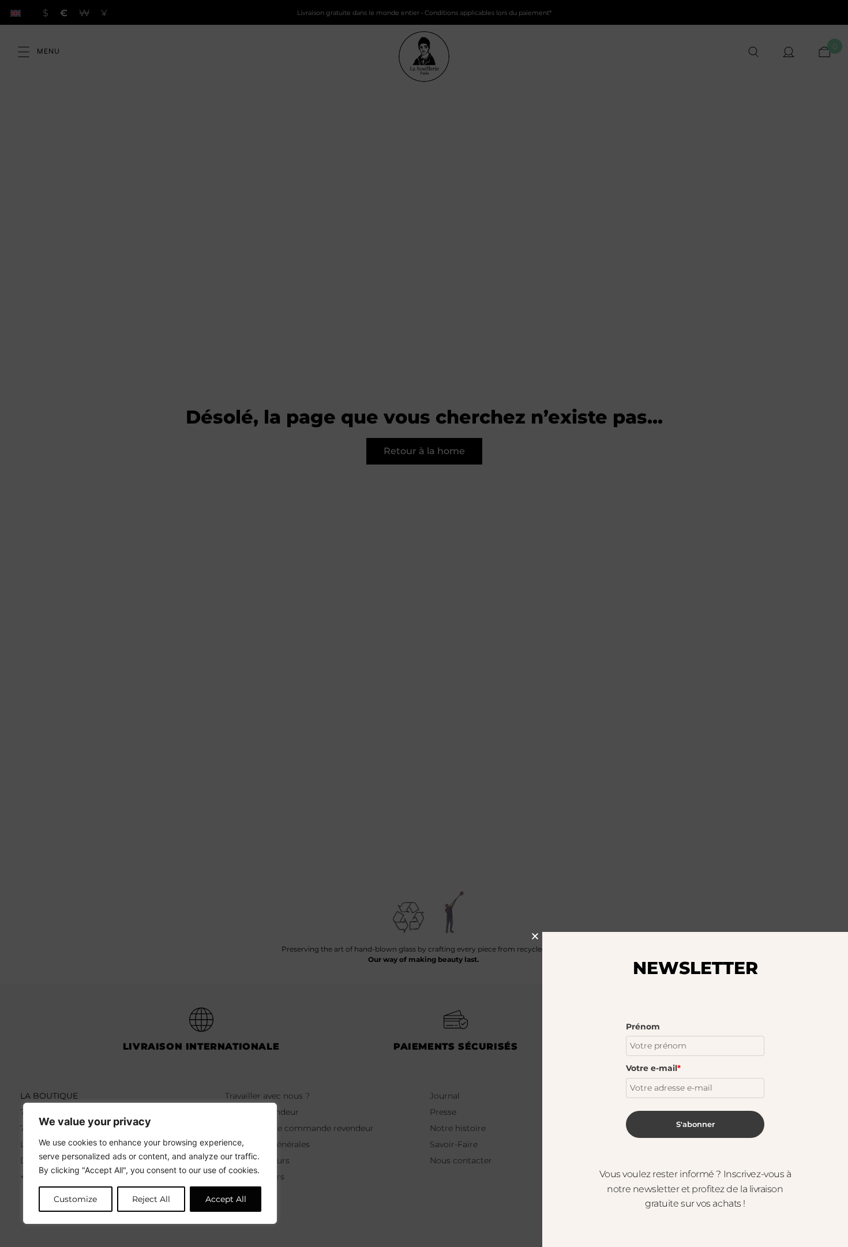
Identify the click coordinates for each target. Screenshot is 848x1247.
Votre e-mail (653, 1068)
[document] (424, 623)
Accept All (225, 1199)
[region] (150, 1163)
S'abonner (695, 1124)
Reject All (151, 1199)
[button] (535, 936)
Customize (75, 1199)
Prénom (643, 1026)
